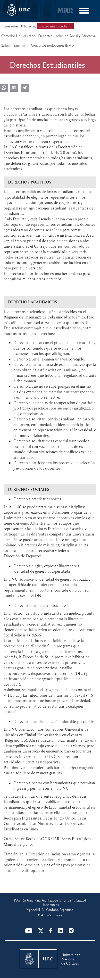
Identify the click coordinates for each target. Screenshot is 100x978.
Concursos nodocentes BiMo (52, 45)
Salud (5, 45)
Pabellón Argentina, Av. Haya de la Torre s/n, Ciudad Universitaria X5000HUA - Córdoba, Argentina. (50, 905)
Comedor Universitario (18, 35)
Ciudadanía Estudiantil (55, 26)
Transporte (20, 45)
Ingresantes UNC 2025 (18, 26)
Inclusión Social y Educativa (75, 35)
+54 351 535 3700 (50, 914)
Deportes (45, 35)
